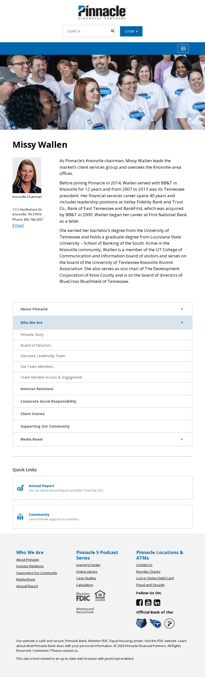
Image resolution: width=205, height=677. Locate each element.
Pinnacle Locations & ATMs (159, 555)
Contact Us (144, 565)
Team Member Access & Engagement (51, 377)
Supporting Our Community (45, 426)
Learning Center (88, 565)
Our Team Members (37, 366)
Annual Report (27, 586)
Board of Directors (35, 345)
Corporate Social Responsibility (48, 401)
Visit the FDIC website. (160, 641)
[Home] (85, 614)
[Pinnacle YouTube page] (149, 604)
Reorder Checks (148, 571)
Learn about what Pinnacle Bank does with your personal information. (101, 643)
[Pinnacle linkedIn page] (158, 604)
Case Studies (86, 578)
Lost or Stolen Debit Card (155, 578)
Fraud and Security (150, 585)
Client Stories (32, 413)
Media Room (31, 439)
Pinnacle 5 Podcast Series (97, 555)
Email (18, 225)
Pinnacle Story (32, 334)
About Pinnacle (34, 309)
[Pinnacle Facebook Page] (140, 604)
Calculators (84, 585)
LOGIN (130, 31)
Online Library (87, 571)
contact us (70, 650)
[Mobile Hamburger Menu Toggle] (183, 48)
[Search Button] (113, 31)
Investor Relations (37, 388)
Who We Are (31, 322)
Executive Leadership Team (42, 355)
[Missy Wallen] (102, 18)
